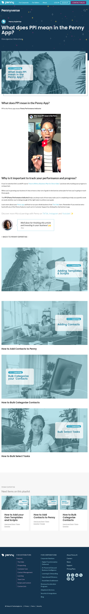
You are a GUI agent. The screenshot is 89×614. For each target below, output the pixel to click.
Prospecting (21, 565)
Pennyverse (10, 10)
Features (19, 558)
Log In (56, 2)
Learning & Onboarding (50, 574)
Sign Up (65, 3)
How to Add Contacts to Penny (19, 348)
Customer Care (22, 569)
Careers (69, 558)
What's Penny (18, 39)
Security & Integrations (49, 593)
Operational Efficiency (49, 577)
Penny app (20, 204)
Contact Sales (78, 3)
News (69, 562)
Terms (33, 606)
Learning (20, 576)
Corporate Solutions (47, 558)
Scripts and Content (24, 583)
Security (39, 606)
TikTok (45, 213)
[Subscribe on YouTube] (72, 579)
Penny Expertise (15, 21)
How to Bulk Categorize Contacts (20, 402)
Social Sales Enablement (50, 580)
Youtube (66, 213)
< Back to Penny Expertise (14, 237)
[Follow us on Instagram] (72, 575)
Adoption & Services (47, 590)
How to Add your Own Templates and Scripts (27, 295)
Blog (42, 597)
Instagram (53, 213)
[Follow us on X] (81, 575)
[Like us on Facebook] (68, 575)
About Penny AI (72, 555)
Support (69, 565)
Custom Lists (21, 586)
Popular (42, 524)
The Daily (55, 204)
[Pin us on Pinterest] (68, 579)
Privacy (26, 606)
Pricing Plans (71, 569)
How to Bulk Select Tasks (15, 456)
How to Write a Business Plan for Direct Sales (44, 184)
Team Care (21, 579)
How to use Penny (9, 524)
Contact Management (25, 572)
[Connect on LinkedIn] (76, 575)
